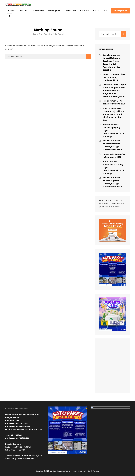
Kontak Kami (70, 10)
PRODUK (24, 10)
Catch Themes (93, 471)
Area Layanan (37, 10)
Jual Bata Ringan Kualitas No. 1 (60, 471)
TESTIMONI (85, 10)
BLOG (105, 10)
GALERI (96, 10)
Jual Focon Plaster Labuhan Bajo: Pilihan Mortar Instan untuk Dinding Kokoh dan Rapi (113, 114)
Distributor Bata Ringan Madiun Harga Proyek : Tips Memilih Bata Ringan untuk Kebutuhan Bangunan (114, 90)
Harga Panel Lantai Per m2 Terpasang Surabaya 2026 (114, 77)
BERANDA (12, 10)
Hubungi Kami (120, 10)
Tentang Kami (54, 10)
